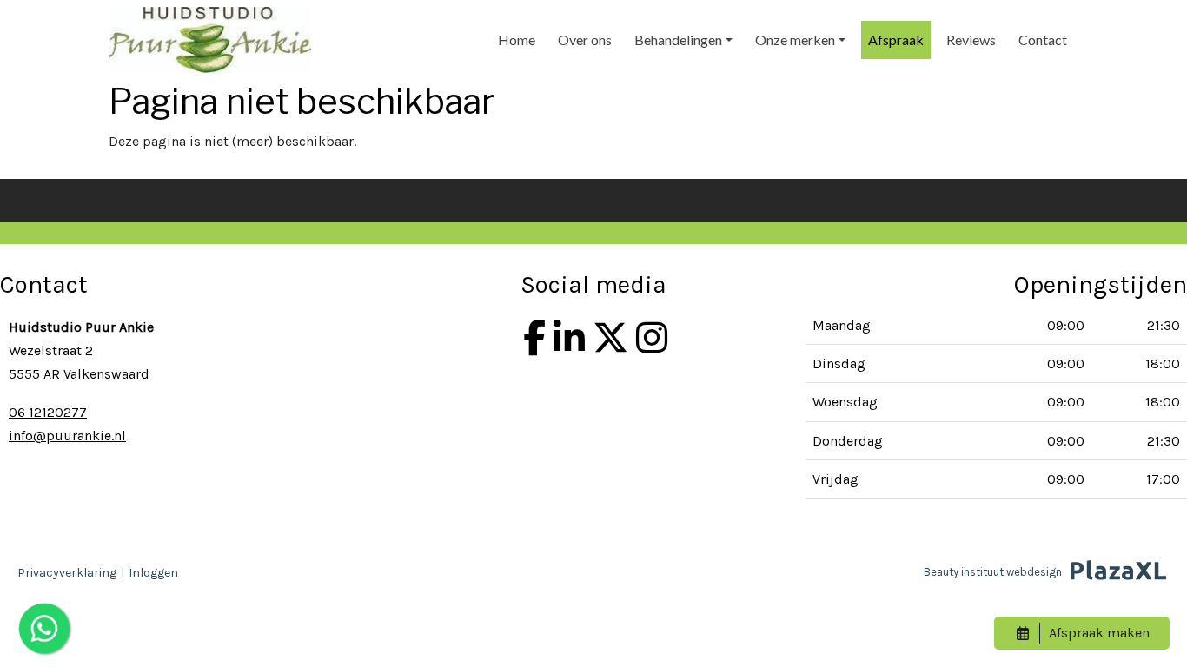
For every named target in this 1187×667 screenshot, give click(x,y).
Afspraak (896, 39)
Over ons (585, 39)
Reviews (971, 39)
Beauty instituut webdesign (993, 571)
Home (516, 39)
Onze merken (795, 39)
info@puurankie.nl (67, 435)
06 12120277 (48, 412)
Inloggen (153, 572)
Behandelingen (678, 39)
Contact (1042, 39)
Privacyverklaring (66, 572)
